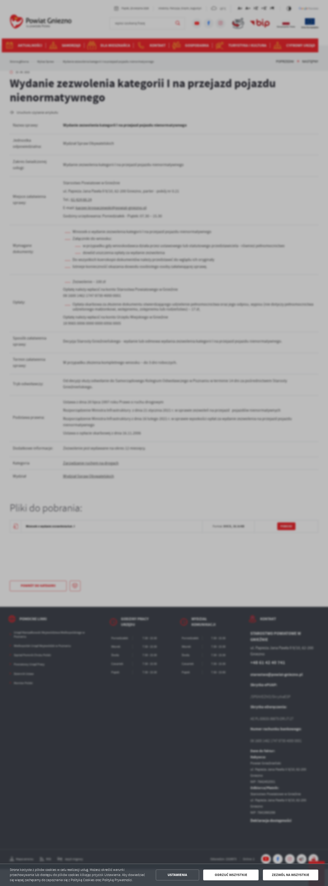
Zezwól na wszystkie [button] (290, 874)
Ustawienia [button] (177, 874)
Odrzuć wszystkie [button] (231, 874)
